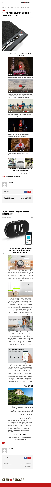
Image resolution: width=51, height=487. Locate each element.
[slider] (15, 74)
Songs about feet (9, 176)
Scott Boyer (4, 19)
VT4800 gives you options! (8, 465)
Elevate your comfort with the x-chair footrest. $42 (25, 465)
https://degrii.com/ (20, 434)
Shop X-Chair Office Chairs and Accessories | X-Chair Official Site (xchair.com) (20, 169)
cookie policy (33, 484)
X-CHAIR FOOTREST (17, 176)
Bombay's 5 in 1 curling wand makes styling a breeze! (26, 199)
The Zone (3, 10)
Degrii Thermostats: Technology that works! (9, 199)
